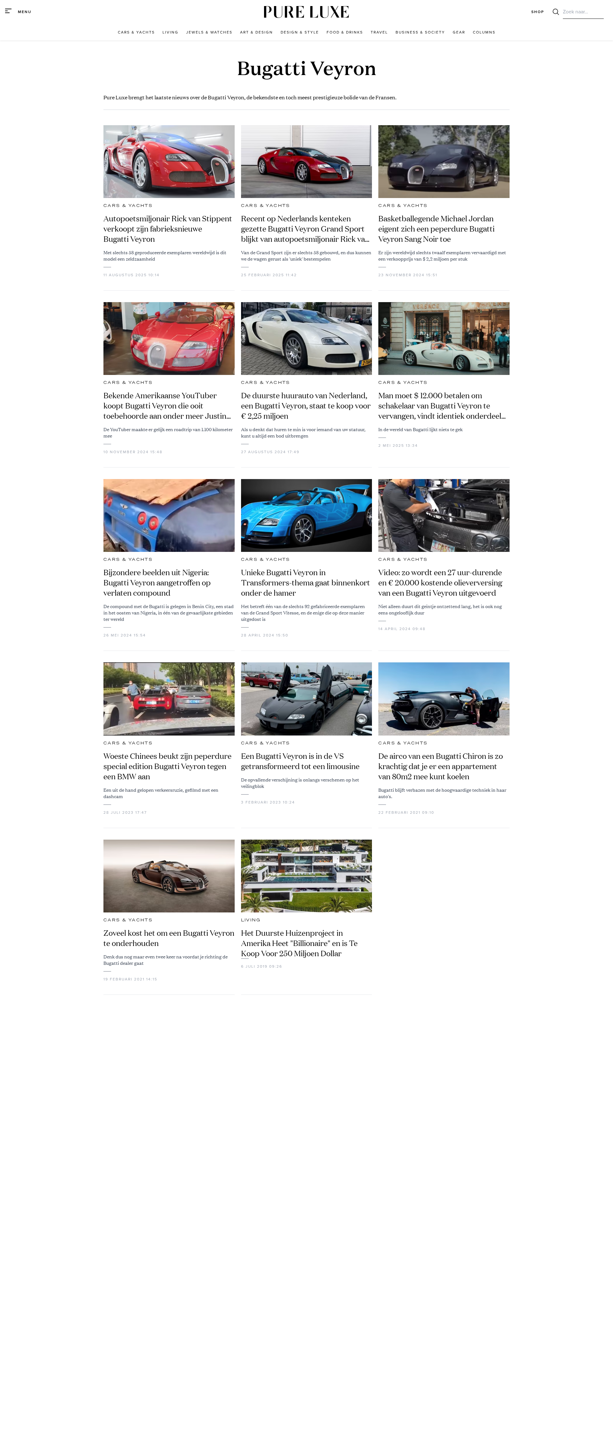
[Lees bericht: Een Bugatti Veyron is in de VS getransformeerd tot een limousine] (306, 698)
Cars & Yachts (128, 206)
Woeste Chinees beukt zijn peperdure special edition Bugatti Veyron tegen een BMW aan (167, 766)
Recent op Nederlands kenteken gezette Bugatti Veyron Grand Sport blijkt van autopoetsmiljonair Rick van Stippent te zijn (305, 228)
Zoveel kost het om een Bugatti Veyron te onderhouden (168, 938)
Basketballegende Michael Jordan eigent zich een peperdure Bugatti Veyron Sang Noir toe (436, 228)
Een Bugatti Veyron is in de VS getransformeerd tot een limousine (300, 761)
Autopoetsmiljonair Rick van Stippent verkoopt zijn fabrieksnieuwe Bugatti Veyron (167, 228)
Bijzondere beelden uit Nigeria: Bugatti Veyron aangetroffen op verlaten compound (157, 582)
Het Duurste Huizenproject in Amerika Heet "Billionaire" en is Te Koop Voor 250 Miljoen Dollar (299, 943)
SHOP (537, 12)
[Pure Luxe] (306, 12)
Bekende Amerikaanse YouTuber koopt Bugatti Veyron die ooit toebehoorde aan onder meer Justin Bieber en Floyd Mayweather (164, 405)
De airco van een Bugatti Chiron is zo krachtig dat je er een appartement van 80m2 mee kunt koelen (440, 766)
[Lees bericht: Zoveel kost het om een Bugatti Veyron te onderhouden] (169, 876)
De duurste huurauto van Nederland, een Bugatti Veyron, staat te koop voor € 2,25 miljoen (306, 405)
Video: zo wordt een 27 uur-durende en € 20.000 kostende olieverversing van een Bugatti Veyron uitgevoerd (440, 582)
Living (251, 920)
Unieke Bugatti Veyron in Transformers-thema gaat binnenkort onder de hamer (305, 582)
